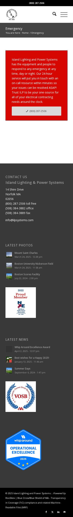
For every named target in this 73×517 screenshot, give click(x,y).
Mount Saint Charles (26, 252)
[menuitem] (52, 14)
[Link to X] (52, 512)
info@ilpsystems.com (19, 220)
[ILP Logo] (30, 14)
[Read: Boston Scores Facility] (9, 276)
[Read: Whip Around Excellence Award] (9, 349)
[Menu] (62, 14)
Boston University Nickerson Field (34, 263)
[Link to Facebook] (46, 512)
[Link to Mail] (64, 512)
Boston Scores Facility (27, 274)
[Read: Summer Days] (9, 370)
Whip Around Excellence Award (32, 347)
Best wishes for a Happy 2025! (32, 357)
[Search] (52, 14)
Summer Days (22, 368)
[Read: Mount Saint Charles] (9, 254)
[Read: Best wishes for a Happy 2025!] (9, 359)
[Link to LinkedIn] (58, 512)
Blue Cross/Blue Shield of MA (33, 497)
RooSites (10, 497)
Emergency (13, 28)
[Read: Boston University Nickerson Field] (9, 265)
